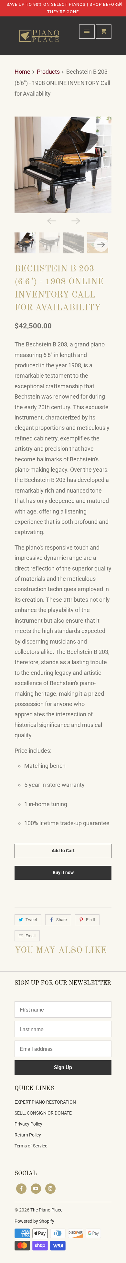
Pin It (90, 919)
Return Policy (28, 1134)
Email (31, 935)
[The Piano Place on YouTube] (36, 1188)
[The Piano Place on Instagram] (50, 1188)
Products (48, 71)
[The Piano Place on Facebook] (21, 1188)
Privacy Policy (28, 1123)
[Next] (75, 220)
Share (61, 919)
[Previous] (51, 220)
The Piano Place (46, 1209)
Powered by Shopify (34, 1221)
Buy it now (63, 872)
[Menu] (87, 31)
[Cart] (103, 31)
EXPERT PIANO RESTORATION (45, 1102)
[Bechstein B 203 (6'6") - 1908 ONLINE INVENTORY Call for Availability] (63, 165)
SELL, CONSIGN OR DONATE (43, 1113)
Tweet (31, 919)
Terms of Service (31, 1145)
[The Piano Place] (40, 38)
